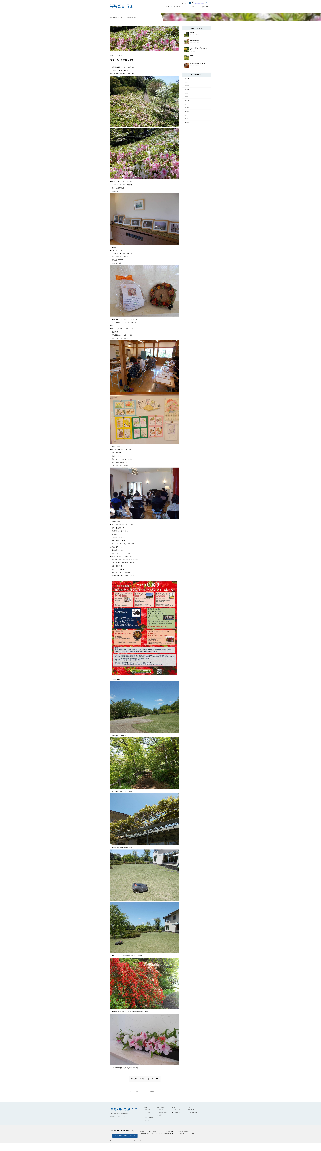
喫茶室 (147, 1120)
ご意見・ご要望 (190, 1133)
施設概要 (147, 1109)
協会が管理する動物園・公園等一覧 (125, 1135)
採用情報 (142, 1131)
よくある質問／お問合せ (203, 7)
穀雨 (137, 1091)
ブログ (192, 7)
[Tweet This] (152, 1079)
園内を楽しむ (177, 7)
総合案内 (168, 7)
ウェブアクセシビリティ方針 (166, 1131)
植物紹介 (161, 1115)
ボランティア (191, 1109)
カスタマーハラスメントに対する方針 (168, 1133)
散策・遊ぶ (161, 1109)
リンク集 (182, 1133)
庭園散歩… (152, 1091)
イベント (185, 7)
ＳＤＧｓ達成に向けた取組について (148, 1133)
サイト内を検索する (179, 2)
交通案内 (147, 1112)
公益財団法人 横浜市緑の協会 (120, 1130)
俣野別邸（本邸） (163, 1112)
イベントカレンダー (178, 1112)
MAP (146, 1115)
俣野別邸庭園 (120, 1108)
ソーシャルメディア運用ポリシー (183, 1131)
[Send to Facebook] (148, 1079)
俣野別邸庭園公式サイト (121, 6)
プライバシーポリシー (151, 1131)
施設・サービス (149, 1117)
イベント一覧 (177, 1109)
